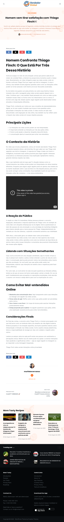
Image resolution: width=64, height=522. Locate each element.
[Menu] (60, 4)
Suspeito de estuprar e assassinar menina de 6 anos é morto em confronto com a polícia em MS (24, 429)
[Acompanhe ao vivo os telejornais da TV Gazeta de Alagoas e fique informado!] (9, 417)
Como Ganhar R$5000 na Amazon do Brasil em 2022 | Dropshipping (50, 454)
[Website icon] (32, 375)
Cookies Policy (39, 482)
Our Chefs (6, 480)
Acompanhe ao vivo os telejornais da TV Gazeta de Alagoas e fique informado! (9, 428)
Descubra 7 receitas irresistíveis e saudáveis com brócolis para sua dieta (20, 454)
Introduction (7, 476)
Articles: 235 (32, 379)
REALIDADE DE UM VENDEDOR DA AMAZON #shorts (50, 462)
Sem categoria (32, 13)
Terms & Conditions (40, 487)
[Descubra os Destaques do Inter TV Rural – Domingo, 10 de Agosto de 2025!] (54, 417)
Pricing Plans (7, 482)
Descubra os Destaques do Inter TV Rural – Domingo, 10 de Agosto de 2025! (54, 427)
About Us (37, 478)
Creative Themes (33, 519)
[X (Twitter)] (15, 52)
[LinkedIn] (29, 52)
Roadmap (6, 485)
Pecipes (5, 478)
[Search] (3, 4)
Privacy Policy (38, 485)
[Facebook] (9, 52)
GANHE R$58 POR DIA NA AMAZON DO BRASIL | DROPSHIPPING (17, 462)
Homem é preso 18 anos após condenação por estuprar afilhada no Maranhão (39, 419)
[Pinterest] (22, 52)
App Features (38, 480)
